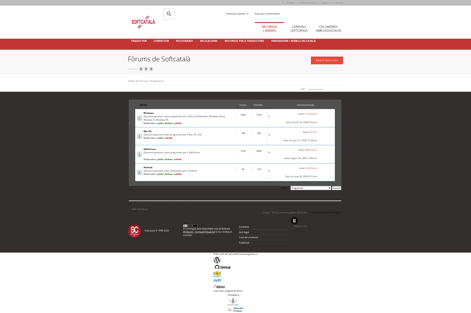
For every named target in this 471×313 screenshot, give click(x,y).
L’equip (266, 212)
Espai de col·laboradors (267, 13)
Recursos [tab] (269, 29)
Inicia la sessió (316, 89)
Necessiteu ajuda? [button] (236, 13)
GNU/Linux (150, 149)
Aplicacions (208, 41)
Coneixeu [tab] (299, 29)
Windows (149, 113)
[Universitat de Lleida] (235, 301)
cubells (178, 123)
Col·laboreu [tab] (328, 29)
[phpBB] (236, 280)
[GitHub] (236, 267)
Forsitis (313, 132)
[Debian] (236, 286)
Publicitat (244, 242)
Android (148, 167)
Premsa (326, 2)
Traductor (139, 41)
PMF (303, 89)
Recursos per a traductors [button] (244, 41)
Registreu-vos (327, 60)
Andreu (169, 123)
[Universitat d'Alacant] (235, 309)
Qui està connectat (148, 197)
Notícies (290, 2)
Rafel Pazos (311, 149)
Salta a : (285, 187)
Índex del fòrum (138, 81)
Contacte (244, 226)
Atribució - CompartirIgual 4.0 (199, 231)
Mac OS (148, 131)
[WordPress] (236, 260)
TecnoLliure (311, 113)
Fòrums (339, 2)
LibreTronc (311, 168)
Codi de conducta (248, 237)
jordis (160, 123)
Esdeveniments (308, 2)
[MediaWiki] (236, 274)
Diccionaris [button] (184, 41)
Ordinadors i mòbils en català (293, 41)
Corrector (161, 41)
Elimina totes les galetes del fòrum (289, 212)
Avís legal (244, 232)
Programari (157, 81)
